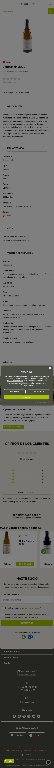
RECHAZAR (14, 391)
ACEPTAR (26, 397)
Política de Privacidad (15, 381)
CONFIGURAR (38, 391)
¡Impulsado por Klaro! (42, 402)
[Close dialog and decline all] (50, 368)
